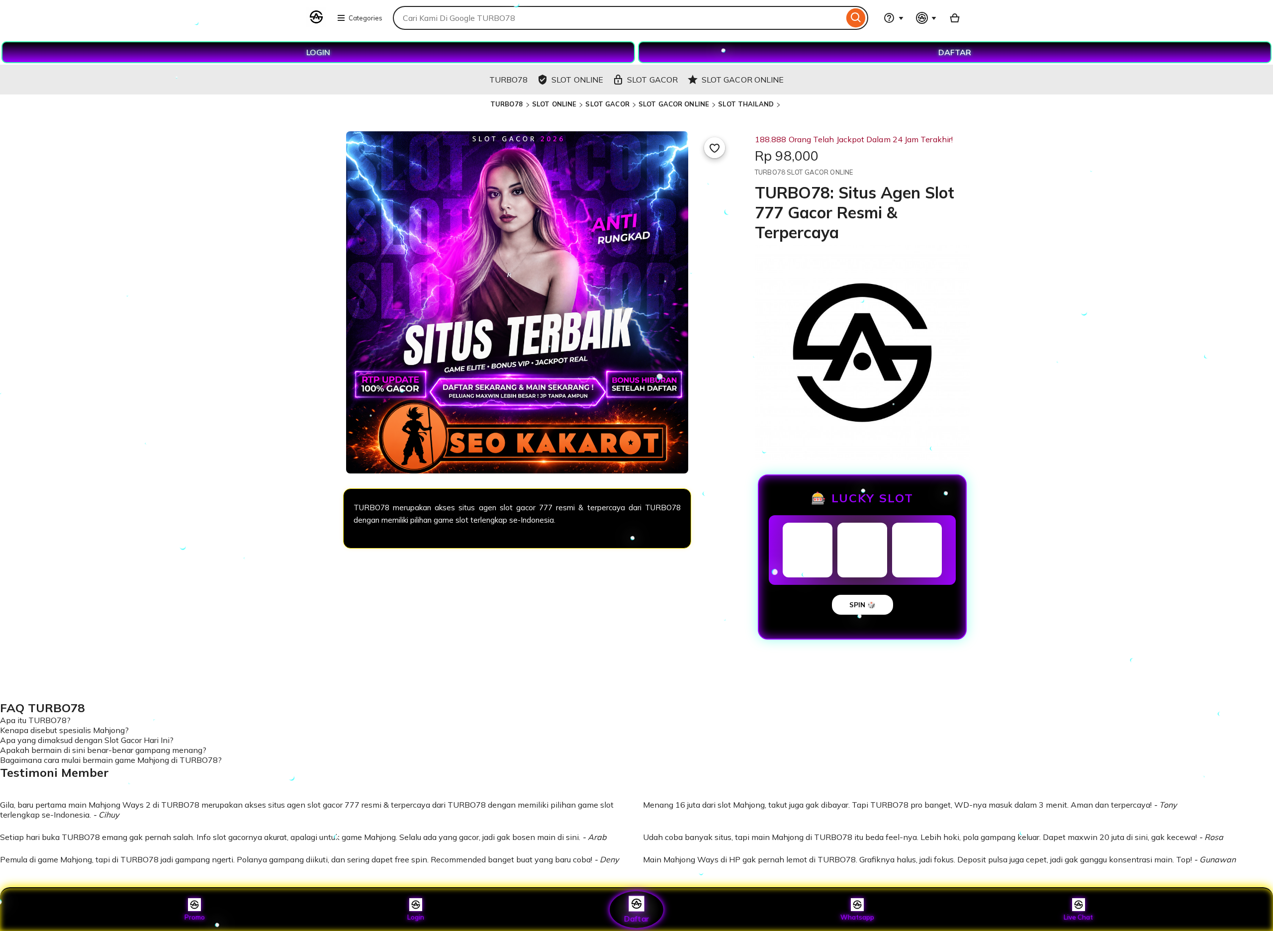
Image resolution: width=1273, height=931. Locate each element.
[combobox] (618, 18)
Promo (194, 917)
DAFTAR (954, 52)
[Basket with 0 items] (955, 18)
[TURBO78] (316, 24)
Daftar (636, 918)
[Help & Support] (893, 18)
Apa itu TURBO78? (35, 720)
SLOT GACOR (607, 104)
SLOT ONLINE (554, 104)
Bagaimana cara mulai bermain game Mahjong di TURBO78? (111, 760)
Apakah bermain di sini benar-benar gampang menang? (103, 750)
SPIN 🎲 (862, 605)
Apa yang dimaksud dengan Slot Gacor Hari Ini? (87, 740)
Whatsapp (857, 917)
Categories (365, 18)
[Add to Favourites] (714, 147)
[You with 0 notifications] (926, 18)
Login (415, 917)
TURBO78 (507, 104)
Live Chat (1078, 917)
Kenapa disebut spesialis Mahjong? (64, 730)
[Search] (856, 18)
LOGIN (318, 52)
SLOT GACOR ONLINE (673, 104)
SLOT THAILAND (746, 104)
